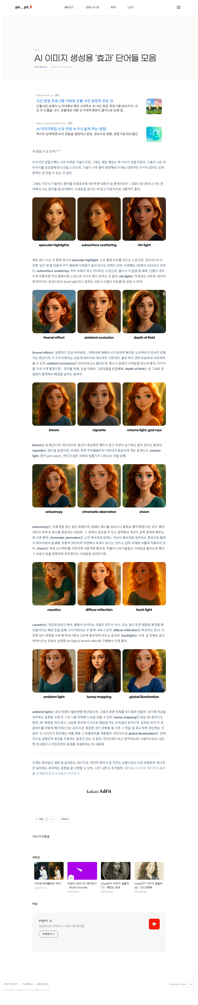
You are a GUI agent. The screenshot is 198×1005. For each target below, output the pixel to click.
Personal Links (178, 984)
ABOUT (69, 7)
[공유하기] (46, 819)
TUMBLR (27, 984)
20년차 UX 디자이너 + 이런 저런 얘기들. (62, 926)
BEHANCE (43, 984)
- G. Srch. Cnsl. (178, 978)
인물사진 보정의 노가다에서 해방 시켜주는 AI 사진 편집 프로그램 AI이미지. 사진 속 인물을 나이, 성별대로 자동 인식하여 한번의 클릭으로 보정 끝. (87, 108)
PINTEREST (11, 984)
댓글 (34, 903)
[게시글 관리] (51, 819)
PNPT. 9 (45, 921)
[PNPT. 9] (23, 8)
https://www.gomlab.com (51, 123)
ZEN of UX (92, 7)
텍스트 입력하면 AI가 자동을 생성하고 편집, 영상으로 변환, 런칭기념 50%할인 (87, 134)
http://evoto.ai (44, 95)
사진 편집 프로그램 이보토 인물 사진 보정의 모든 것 (74, 101)
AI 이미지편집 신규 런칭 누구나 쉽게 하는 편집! (71, 129)
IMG (113, 7)
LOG (131, 7)
